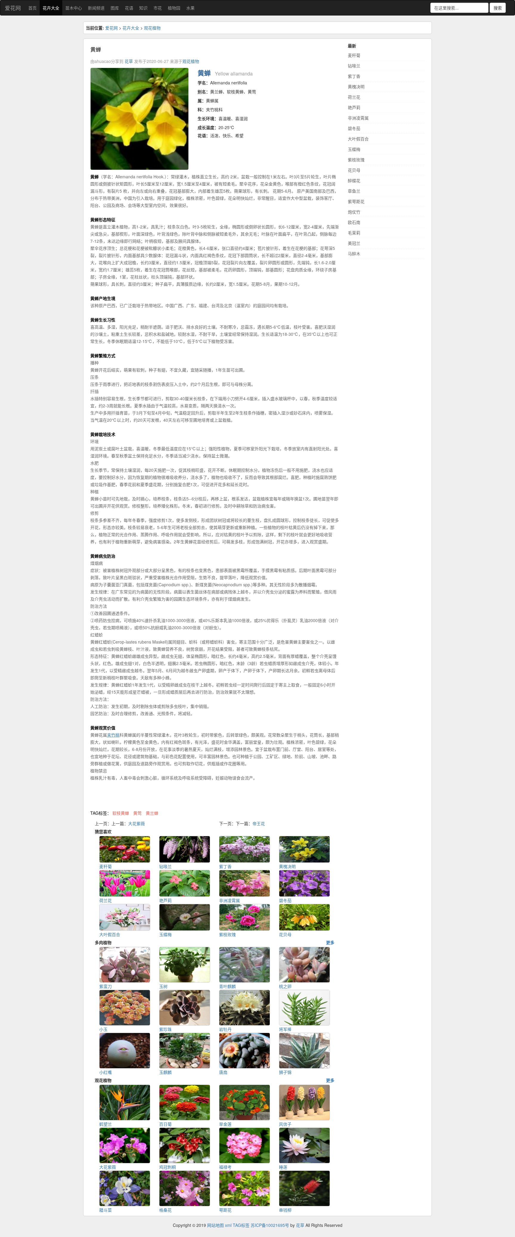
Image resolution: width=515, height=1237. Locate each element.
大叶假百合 (358, 139)
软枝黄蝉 (120, 813)
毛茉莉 (354, 233)
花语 (129, 8)
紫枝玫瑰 (356, 160)
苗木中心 (73, 8)
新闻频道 (96, 8)
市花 (157, 8)
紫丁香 (354, 76)
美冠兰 (354, 243)
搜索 (498, 8)
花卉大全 (51, 8)
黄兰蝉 (152, 813)
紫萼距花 (356, 201)
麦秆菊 (354, 55)
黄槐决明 (356, 86)
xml (228, 1225)
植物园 (174, 8)
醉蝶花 (354, 180)
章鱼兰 (354, 191)
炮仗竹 (354, 212)
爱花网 (13, 8)
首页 (32, 8)
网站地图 (215, 1225)
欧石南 (354, 222)
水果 (190, 8)
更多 (330, 942)
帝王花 (258, 823)
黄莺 (137, 813)
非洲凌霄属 (358, 118)
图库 (115, 8)
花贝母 (354, 170)
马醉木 (354, 253)
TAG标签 (241, 1225)
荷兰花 (354, 97)
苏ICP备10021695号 (270, 1225)
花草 (129, 61)
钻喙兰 (354, 66)
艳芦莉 (354, 107)
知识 (143, 8)
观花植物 (152, 28)
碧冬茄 (354, 128)
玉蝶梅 (354, 149)
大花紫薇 (136, 823)
